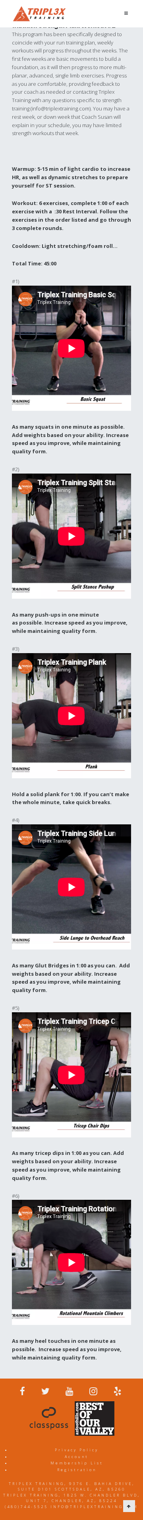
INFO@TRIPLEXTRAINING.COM (94, 1506)
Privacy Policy (77, 1449)
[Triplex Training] (39, 13)
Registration (77, 1469)
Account (77, 1456)
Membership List (76, 1463)
